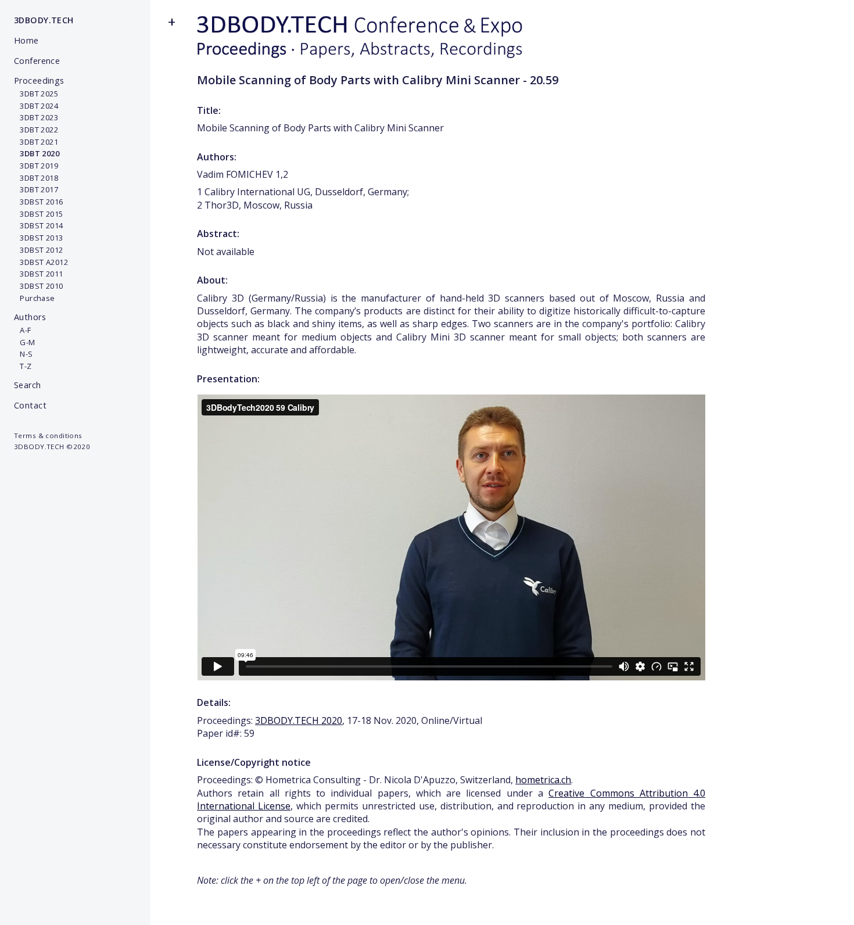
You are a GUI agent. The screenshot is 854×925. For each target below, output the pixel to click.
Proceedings (39, 80)
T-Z (23, 366)
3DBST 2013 (38, 237)
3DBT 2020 (36, 153)
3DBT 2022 (36, 129)
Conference (37, 60)
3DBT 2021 (36, 142)
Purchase (34, 298)
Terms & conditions (48, 435)
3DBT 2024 (36, 106)
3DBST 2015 (38, 214)
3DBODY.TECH (44, 20)
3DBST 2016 (38, 201)
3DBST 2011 (38, 273)
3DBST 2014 (38, 225)
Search (27, 384)
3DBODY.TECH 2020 (298, 720)
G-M (24, 342)
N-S (23, 354)
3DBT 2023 (36, 117)
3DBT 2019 (36, 165)
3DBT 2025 (36, 93)
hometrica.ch (543, 779)
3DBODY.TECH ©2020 (52, 446)
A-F (22, 330)
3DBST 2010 (38, 286)
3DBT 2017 (36, 189)
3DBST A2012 (41, 262)
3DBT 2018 (36, 178)
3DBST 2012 (38, 250)
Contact (30, 405)
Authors (30, 316)
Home (26, 40)
